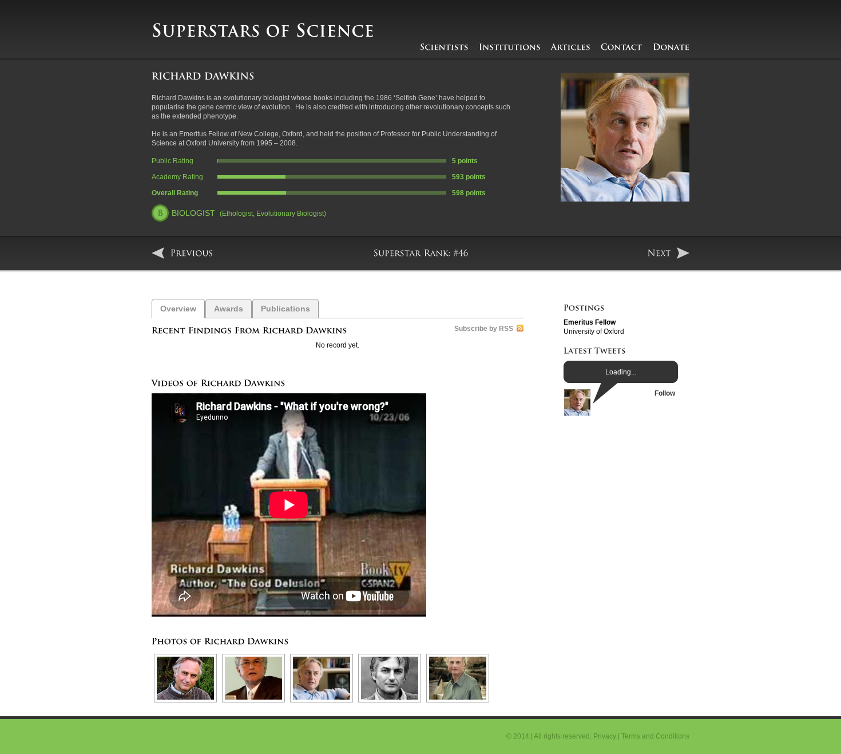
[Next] (668, 253)
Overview (178, 308)
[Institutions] (510, 47)
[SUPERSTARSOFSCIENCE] (263, 31)
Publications (285, 308)
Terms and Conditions (655, 736)
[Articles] (570, 47)
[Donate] (671, 47)
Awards (228, 308)
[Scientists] (444, 47)
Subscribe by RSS (483, 329)
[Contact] (621, 47)
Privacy (604, 736)
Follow (664, 393)
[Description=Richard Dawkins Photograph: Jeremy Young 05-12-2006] (320, 678)
